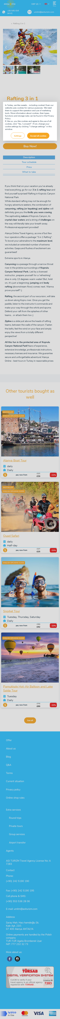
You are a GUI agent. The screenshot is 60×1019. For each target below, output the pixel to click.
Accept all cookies (38, 136)
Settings (18, 136)
